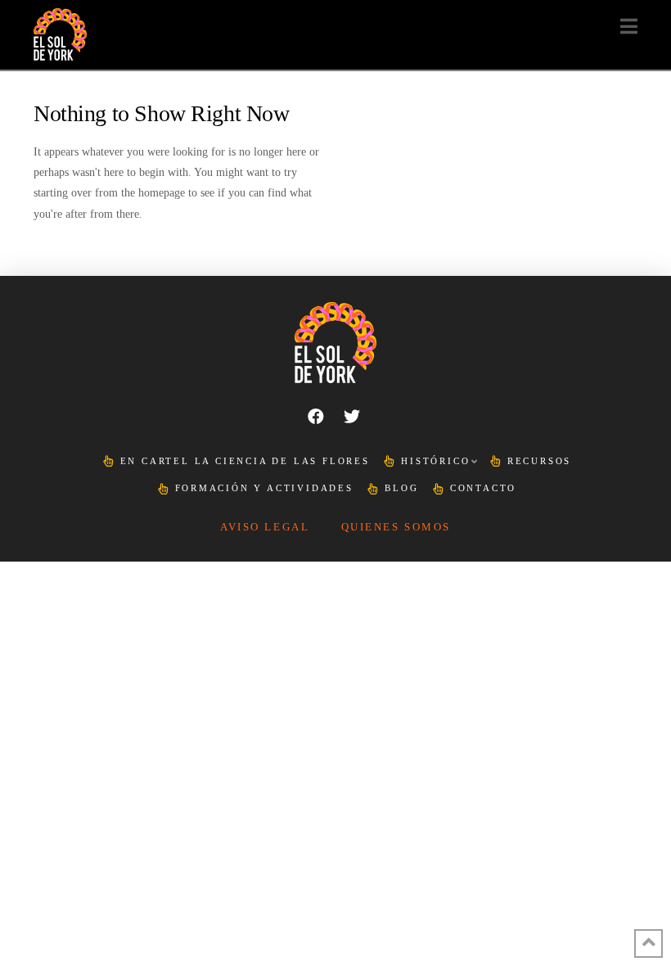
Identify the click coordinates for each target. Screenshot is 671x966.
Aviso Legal (264, 527)
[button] (628, 26)
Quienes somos (396, 527)
